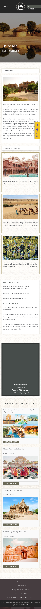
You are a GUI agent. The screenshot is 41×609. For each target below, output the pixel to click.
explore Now (11, 442)
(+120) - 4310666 (17, 590)
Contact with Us (20, 586)
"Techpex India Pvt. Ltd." (21, 605)
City (9, 51)
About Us (20, 582)
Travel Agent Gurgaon (26, 597)
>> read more (33, 184)
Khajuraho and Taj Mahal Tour (13, 490)
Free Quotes (37, 129)
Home (3, 51)
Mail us (26, 590)
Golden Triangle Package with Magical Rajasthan (19, 410)
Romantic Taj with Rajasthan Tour (14, 532)
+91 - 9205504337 (32, 7)
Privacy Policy (12, 597)
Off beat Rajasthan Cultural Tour (14, 449)
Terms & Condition (20, 593)
